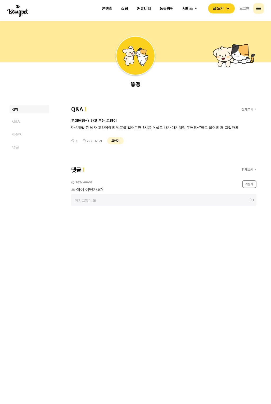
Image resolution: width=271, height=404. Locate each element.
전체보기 (247, 109)
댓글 (15, 146)
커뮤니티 (144, 8)
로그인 (244, 8)
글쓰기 (218, 8)
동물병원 (167, 8)
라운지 (17, 134)
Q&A (16, 121)
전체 (15, 109)
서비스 (188, 8)
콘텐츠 (107, 8)
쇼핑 (124, 8)
